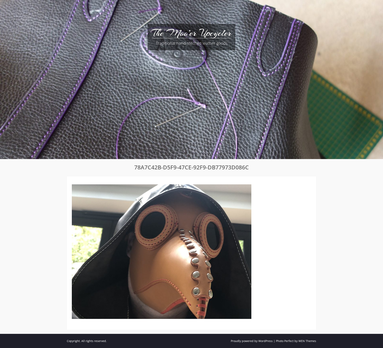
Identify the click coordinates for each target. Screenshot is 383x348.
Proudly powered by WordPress (252, 341)
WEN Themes (307, 341)
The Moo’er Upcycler (191, 33)
